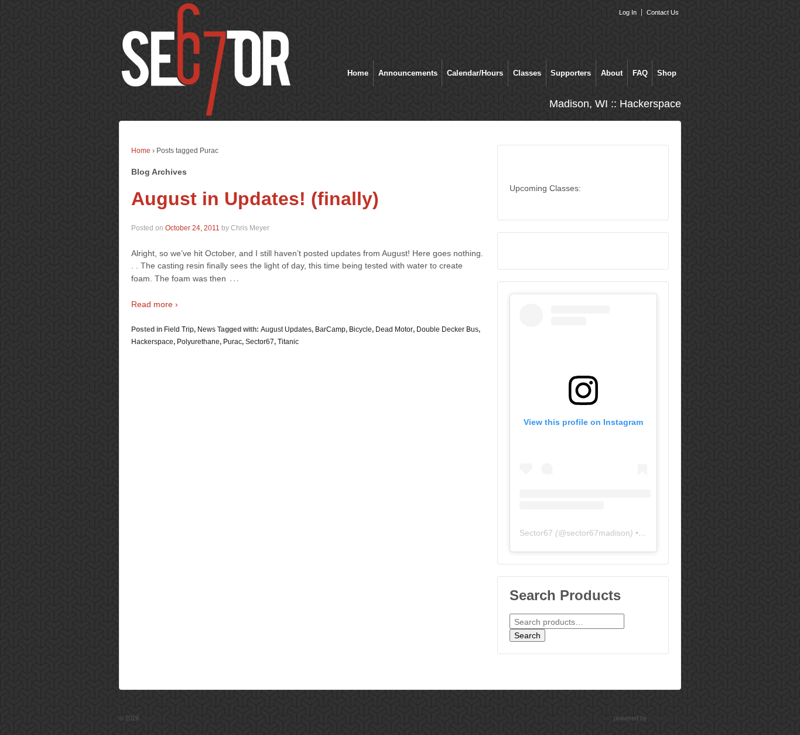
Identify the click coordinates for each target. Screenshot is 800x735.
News (206, 329)
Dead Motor (394, 329)
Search (527, 635)
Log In (628, 12)
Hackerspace (152, 342)
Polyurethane (198, 342)
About (612, 73)
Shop (666, 73)
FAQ (640, 73)
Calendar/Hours (475, 73)
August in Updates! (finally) (255, 198)
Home (357, 73)
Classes (527, 73)
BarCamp (330, 329)
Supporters (571, 73)
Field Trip (179, 329)
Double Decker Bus (447, 329)
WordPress (665, 718)
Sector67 (259, 342)
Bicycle (360, 329)
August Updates (286, 329)
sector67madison (598, 532)
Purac (232, 342)
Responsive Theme (584, 718)
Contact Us (663, 12)
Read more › (154, 304)
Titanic (288, 342)
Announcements (407, 73)
